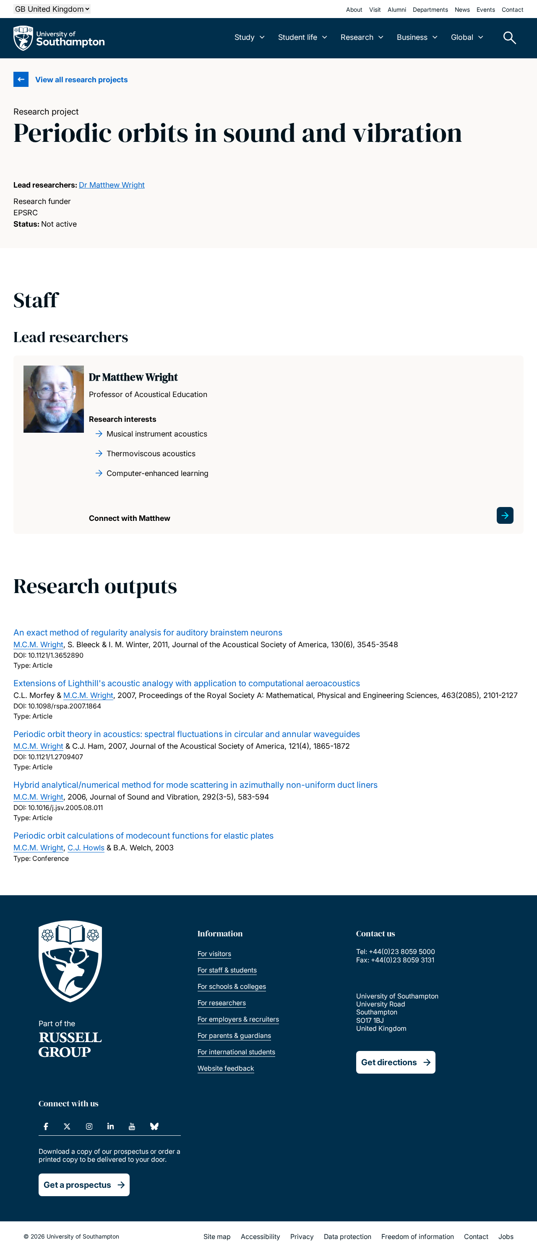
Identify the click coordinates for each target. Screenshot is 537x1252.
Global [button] (462, 37)
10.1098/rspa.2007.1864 (64, 706)
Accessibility (260, 1236)
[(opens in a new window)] (46, 1126)
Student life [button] (297, 37)
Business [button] (412, 37)
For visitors (214, 953)
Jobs (506, 1236)
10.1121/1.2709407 (55, 757)
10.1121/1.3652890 (55, 655)
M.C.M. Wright (38, 644)
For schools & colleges (232, 986)
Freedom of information (417, 1236)
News (462, 9)
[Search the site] (507, 38)
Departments (430, 9)
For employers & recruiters (238, 1019)
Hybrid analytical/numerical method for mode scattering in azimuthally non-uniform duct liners (195, 785)
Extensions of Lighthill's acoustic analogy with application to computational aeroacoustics (186, 683)
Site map (217, 1236)
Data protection (347, 1236)
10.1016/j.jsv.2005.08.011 (65, 807)
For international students (236, 1052)
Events (486, 9)
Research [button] (357, 37)
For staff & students (227, 970)
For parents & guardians (234, 1035)
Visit (375, 9)
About (354, 9)
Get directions (389, 1062)
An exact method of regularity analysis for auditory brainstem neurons (147, 632)
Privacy (302, 1236)
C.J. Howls (86, 847)
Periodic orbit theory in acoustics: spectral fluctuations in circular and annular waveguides (186, 734)
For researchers (222, 1002)
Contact (513, 9)
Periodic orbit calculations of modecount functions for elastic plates (143, 836)
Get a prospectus (77, 1185)
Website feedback (226, 1068)
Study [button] (245, 37)
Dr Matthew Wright (112, 184)
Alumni (397, 9)
